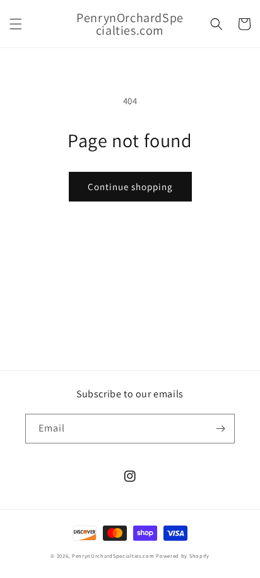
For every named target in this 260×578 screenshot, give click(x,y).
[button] (16, 24)
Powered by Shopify (183, 555)
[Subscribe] (220, 428)
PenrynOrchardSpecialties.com (113, 555)
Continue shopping (130, 187)
